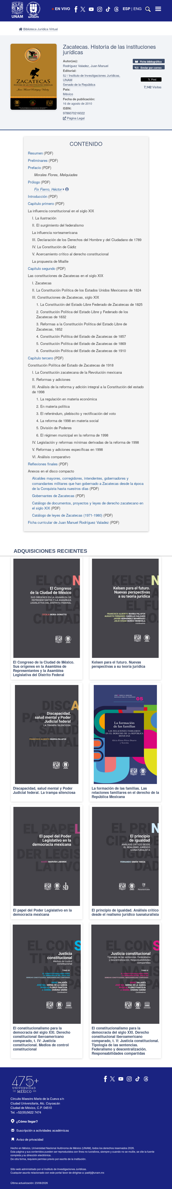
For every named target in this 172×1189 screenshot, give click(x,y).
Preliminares (38, 160)
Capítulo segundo (42, 268)
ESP (126, 8)
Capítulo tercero (41, 357)
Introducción (37, 196)
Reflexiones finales (43, 463)
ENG (137, 8)
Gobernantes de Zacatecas (53, 495)
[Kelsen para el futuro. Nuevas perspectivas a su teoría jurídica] (125, 618)
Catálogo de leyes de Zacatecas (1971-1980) (67, 515)
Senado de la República (79, 84)
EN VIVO (62, 8)
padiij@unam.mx (94, 1172)
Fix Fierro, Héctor (48, 189)
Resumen (35, 153)
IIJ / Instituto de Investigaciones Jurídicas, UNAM (91, 77)
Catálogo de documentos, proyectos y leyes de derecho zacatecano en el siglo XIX (87, 505)
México (68, 94)
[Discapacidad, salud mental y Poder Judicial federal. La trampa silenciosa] (46, 742)
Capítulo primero (41, 203)
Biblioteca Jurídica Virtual (40, 29)
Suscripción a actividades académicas (42, 1130)
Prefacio (34, 167)
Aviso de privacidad (29, 1139)
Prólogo (34, 182)
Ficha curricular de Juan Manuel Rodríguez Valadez (68, 522)
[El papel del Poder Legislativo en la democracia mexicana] (46, 862)
